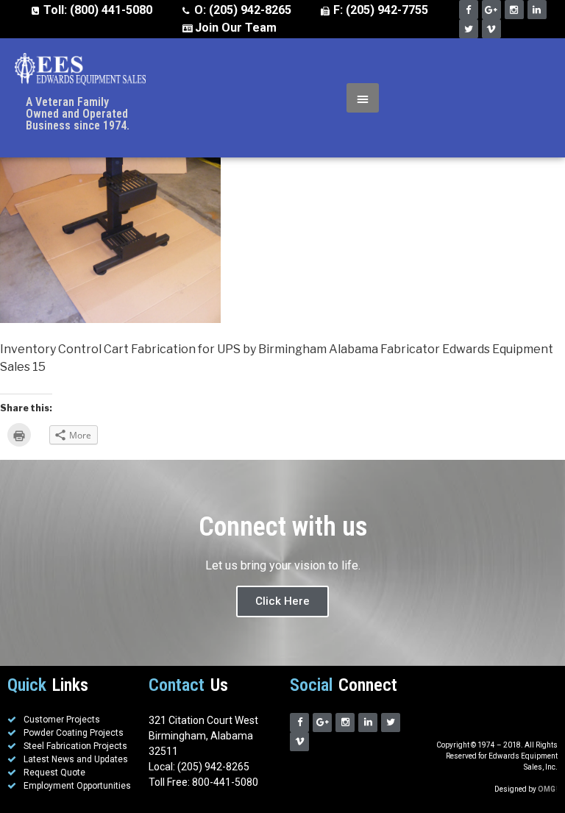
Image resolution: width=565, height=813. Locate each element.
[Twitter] (468, 28)
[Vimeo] (491, 28)
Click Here (282, 601)
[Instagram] (514, 9)
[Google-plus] (491, 9)
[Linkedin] (537, 9)
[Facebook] (468, 9)
